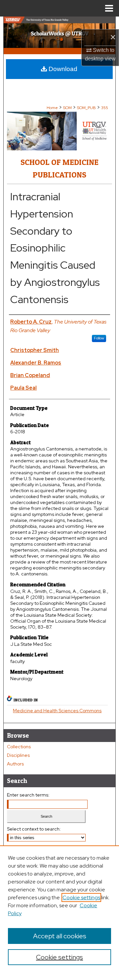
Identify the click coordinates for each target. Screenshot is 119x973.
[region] (59, 909)
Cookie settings (81, 897)
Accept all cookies (59, 936)
